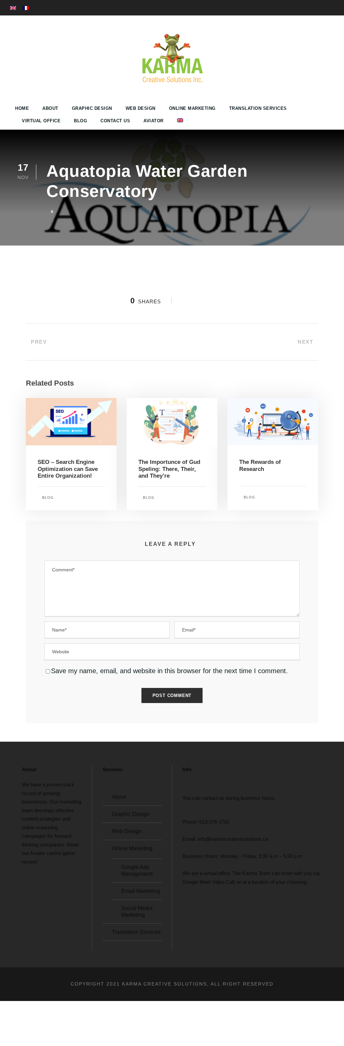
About (50, 108)
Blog (80, 120)
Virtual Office (41, 120)
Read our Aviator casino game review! (50, 853)
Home (22, 108)
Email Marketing (140, 891)
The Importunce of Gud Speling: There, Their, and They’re (169, 469)
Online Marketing (192, 108)
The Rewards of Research (260, 465)
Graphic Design (92, 108)
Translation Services (258, 108)
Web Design (141, 108)
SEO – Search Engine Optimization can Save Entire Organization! (68, 469)
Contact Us (115, 120)
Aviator (153, 120)
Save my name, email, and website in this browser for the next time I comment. (169, 670)
